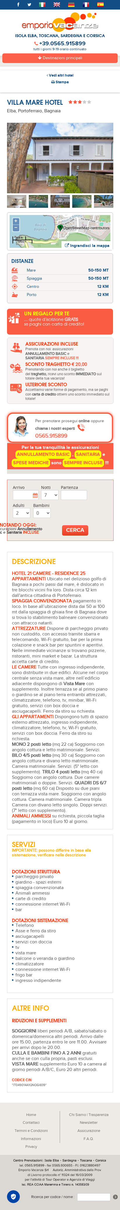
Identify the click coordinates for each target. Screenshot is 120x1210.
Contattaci (31, 1123)
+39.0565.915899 (62, 43)
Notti (46, 487)
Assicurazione (88, 1131)
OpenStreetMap (76, 228)
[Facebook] (18, 5)
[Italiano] (42, 5)
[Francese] (86, 5)
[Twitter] (29, 5)
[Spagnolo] (100, 5)
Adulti (18, 505)
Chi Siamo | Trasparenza (89, 1115)
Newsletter (89, 1123)
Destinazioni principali (62, 58)
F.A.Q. (89, 1139)
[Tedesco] (71, 5)
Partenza (69, 487)
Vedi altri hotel (60, 75)
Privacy (31, 1147)
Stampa (62, 82)
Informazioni (31, 1139)
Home (31, 1115)
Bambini (41, 505)
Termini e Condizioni (31, 1131)
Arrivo (18, 487)
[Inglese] (57, 5)
